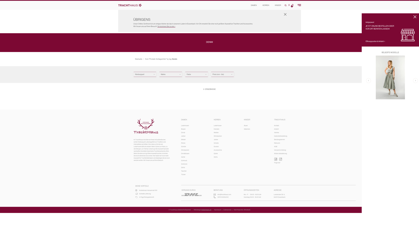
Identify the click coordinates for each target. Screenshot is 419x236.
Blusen (183, 129)
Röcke (183, 143)
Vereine (276, 132)
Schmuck (184, 160)
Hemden (216, 129)
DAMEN (254, 5)
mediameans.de (206, 210)
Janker (183, 136)
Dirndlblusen (185, 153)
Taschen (183, 171)
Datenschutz (227, 210)
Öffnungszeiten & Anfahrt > (375, 41)
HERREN (265, 5)
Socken (216, 146)
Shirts (183, 167)
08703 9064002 (223, 197)
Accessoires (218, 150)
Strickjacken (185, 150)
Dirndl (183, 132)
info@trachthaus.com (224, 194)
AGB (275, 146)
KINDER (278, 5)
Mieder (183, 139)
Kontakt (276, 125)
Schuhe (183, 146)
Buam (246, 125)
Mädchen (247, 129)
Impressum (217, 210)
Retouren (277, 143)
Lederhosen (185, 125)
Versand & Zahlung (280, 150)
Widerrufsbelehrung (280, 153)
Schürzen (184, 164)
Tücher (183, 174)
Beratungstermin (279, 139)
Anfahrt (276, 129)
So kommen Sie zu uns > (166, 26)
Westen (216, 132)
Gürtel (183, 157)
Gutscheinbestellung (280, 136)
